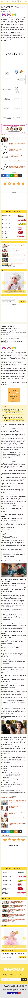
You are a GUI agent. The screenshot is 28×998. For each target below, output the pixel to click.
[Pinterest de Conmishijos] (5, 14)
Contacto (13, 986)
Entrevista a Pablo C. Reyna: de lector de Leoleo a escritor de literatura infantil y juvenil (17, 255)
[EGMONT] (16, 108)
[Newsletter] (16, 175)
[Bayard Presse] (12, 993)
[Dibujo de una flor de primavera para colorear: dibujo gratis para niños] (4, 168)
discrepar (23, 691)
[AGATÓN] (6, 99)
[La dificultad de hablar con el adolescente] (4, 808)
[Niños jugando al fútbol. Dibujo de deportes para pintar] (4, 156)
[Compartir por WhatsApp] (15, 14)
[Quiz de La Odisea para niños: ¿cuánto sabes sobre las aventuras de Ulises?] (5, 260)
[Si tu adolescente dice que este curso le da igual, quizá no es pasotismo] (5, 902)
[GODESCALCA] (16, 118)
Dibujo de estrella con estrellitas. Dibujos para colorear (16, 150)
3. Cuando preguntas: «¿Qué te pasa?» (13, 412)
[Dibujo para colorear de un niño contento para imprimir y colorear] (4, 162)
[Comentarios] (20, 175)
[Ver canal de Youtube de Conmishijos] (10, 14)
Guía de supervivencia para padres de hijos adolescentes (17, 812)
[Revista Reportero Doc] (21, 228)
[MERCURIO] (6, 89)
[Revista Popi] (21, 216)
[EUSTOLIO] (6, 118)
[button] (3, 282)
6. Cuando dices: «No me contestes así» (13, 418)
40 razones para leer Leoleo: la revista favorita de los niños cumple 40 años (16, 245)
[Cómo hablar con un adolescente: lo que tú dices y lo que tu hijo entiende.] (4, 139)
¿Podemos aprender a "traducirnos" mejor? (14, 420)
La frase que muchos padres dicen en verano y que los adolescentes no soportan (17, 801)
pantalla (11, 603)
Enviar (24, 979)
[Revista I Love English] (21, 236)
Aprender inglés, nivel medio (6, 236)
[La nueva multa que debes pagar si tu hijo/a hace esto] (5, 920)
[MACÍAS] (6, 108)
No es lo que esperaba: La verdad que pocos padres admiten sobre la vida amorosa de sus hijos (16, 915)
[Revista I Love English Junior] (21, 232)
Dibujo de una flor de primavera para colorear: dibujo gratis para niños (17, 167)
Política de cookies (20, 986)
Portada (4, 985)
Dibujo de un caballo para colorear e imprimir (17, 144)
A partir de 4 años (6, 219)
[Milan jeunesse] (19, 993)
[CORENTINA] (16, 99)
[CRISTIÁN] (21, 79)
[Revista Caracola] (21, 220)
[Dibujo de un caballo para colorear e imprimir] (4, 145)
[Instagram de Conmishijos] (2, 14)
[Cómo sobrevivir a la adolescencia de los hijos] (4, 825)
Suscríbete (23, 301)
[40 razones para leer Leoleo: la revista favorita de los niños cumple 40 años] (5, 245)
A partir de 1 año (6, 215)
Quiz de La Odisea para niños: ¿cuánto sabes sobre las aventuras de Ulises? (16, 259)
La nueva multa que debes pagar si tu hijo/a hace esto (16, 920)
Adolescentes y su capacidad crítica (17, 817)
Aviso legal (9, 985)
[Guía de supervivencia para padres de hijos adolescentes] (4, 813)
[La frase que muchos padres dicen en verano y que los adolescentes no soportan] (4, 802)
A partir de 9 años (6, 228)
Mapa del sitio (7, 986)
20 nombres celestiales (17, 291)
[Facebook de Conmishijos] (7, 14)
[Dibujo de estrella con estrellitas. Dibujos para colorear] (4, 151)
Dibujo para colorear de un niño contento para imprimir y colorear (18, 161)
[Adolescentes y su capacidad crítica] (4, 819)
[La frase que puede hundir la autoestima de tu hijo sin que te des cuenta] (5, 906)
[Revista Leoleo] (21, 224)
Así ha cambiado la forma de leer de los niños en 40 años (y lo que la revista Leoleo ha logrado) (16, 250)
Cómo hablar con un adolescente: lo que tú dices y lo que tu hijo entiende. (18, 138)
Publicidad (14, 985)
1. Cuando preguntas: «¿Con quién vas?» (14, 409)
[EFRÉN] (6, 73)
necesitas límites (19, 479)
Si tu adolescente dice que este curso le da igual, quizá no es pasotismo (16, 902)
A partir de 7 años (6, 223)
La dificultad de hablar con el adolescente (15, 807)
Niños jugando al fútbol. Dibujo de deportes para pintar (16, 155)
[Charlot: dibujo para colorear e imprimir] (16, 89)
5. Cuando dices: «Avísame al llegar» (13, 417)
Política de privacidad (22, 985)
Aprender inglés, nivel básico (6, 232)
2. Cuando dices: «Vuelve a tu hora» (12, 410)
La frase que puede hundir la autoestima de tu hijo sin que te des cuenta (17, 906)
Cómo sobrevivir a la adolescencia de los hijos (17, 824)
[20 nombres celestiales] (14, 938)
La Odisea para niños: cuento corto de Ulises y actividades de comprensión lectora (16, 264)
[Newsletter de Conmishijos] (12, 14)
